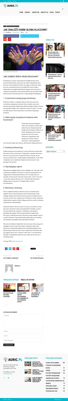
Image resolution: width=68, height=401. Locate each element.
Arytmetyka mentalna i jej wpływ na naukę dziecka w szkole (37, 364)
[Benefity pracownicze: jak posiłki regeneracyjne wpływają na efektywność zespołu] (55, 112)
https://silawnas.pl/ (18, 241)
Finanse (27, 12)
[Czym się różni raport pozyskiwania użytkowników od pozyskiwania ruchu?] (23, 287)
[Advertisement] (34, 19)
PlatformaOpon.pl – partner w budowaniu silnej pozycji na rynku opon (55, 76)
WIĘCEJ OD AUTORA (27, 280)
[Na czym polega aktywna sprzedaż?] (9, 287)
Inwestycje (44, 12)
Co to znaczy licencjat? (10, 258)
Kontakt (14, 1)
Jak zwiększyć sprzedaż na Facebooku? (35, 294)
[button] (63, 9)
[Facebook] (60, 1)
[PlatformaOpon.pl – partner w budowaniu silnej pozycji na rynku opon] (55, 70)
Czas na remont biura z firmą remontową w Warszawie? (37, 379)
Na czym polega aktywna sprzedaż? (8, 294)
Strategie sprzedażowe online (13, 26)
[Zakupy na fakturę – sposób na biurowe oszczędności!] (28, 371)
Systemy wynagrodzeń (53, 373)
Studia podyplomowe (52, 363)
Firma (21, 12)
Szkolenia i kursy (51, 386)
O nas (4, 1)
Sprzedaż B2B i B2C (51, 391)
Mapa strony (58, 399)
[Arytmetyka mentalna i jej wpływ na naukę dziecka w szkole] (28, 363)
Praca (52, 12)
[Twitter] (63, 1)
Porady (57, 12)
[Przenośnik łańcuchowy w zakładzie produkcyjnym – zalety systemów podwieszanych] (55, 91)
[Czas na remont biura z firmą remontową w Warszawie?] (28, 379)
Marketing (35, 12)
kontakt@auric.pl (7, 373)
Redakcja (8, 32)
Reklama (9, 1)
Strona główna (6, 24)
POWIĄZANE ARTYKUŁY (11, 280)
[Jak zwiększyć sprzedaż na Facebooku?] (37, 287)
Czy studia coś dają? (36, 258)
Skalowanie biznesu (52, 388)
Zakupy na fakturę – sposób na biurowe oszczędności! (37, 372)
